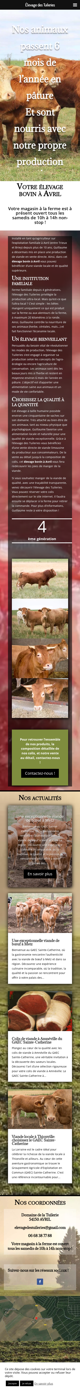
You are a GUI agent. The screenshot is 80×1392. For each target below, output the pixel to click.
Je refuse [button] (26, 1383)
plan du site (15, 1360)
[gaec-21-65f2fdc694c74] (40, 597)
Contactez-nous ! (40, 773)
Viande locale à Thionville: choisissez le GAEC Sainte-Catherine (34, 1140)
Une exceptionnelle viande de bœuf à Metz (40, 818)
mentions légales (32, 1360)
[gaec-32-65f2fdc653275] (40, 637)
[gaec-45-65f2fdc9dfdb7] (40, 677)
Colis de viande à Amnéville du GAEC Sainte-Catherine (37, 1040)
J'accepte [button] (12, 1383)
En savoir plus (40, 873)
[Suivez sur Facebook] (40, 1282)
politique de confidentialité (57, 1360)
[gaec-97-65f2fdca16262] (40, 717)
